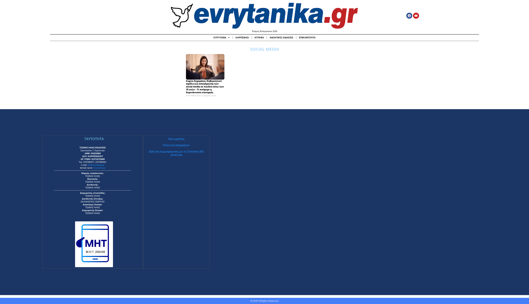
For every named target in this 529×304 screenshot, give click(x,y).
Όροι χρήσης (176, 139)
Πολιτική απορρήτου (176, 145)
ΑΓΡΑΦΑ (259, 37)
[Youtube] (416, 16)
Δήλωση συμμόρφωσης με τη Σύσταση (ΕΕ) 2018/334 (176, 153)
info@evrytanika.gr (95, 165)
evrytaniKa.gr (99, 168)
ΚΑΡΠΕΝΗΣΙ (242, 37)
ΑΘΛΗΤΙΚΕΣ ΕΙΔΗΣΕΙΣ (281, 37)
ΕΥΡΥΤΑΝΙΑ (220, 37)
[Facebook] (409, 16)
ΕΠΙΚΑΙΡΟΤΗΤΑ (307, 37)
